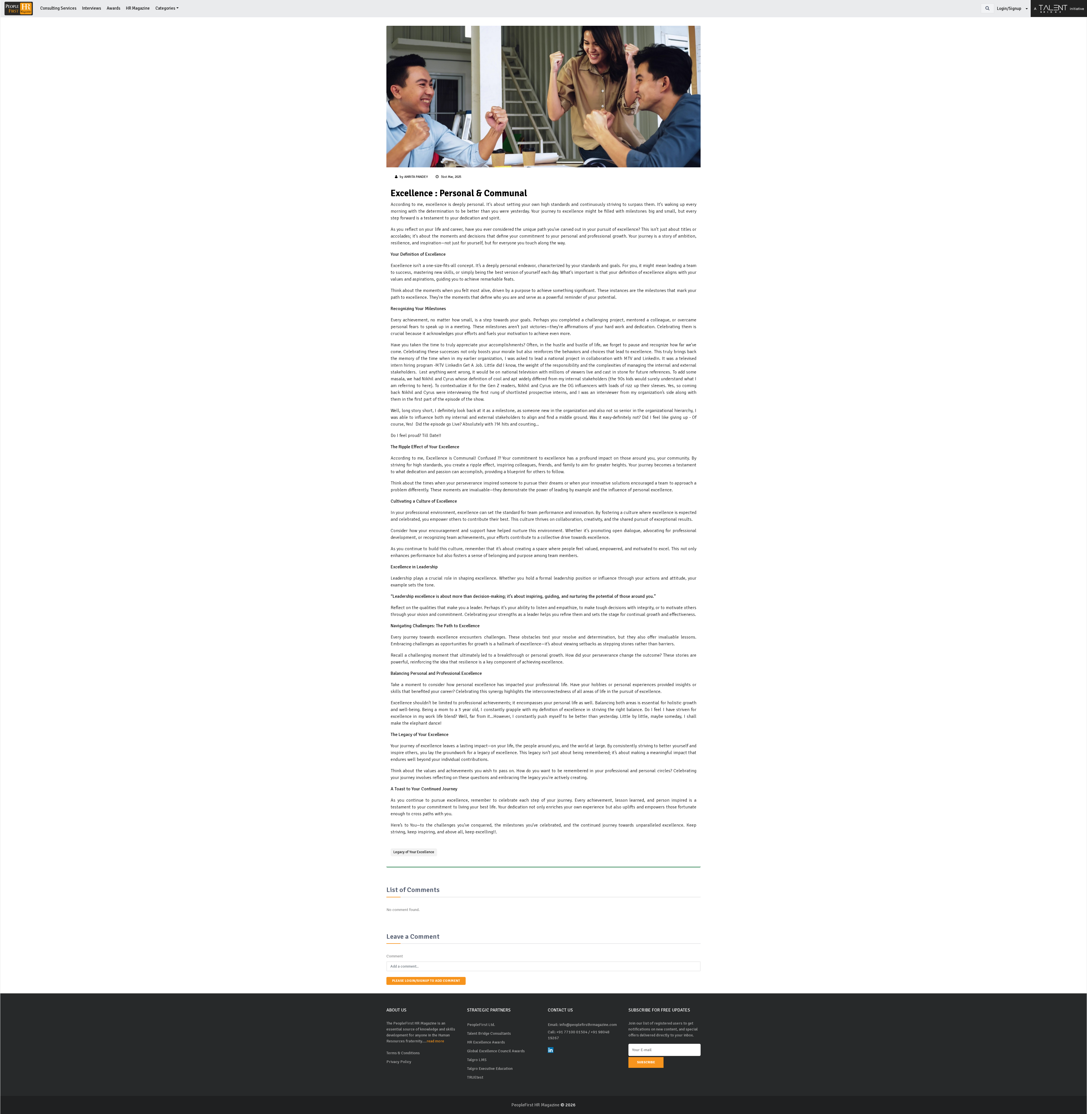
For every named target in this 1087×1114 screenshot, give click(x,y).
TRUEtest (475, 1077)
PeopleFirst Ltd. (481, 1024)
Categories (165, 8)
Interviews (91, 8)
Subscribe (646, 1062)
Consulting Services (58, 8)
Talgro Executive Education (490, 1068)
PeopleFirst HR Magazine (536, 1105)
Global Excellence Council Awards (496, 1051)
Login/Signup (1009, 8)
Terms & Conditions (403, 1053)
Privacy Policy (398, 1061)
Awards (113, 8)
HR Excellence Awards (486, 1042)
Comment (394, 956)
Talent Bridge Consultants (489, 1033)
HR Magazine (138, 8)
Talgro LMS (477, 1059)
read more (435, 1041)
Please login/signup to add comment (426, 981)
